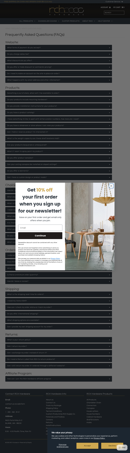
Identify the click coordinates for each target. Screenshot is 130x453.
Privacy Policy (55, 258)
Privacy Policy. (99, 438)
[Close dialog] (111, 186)
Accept (87, 446)
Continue (40, 235)
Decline (112, 446)
